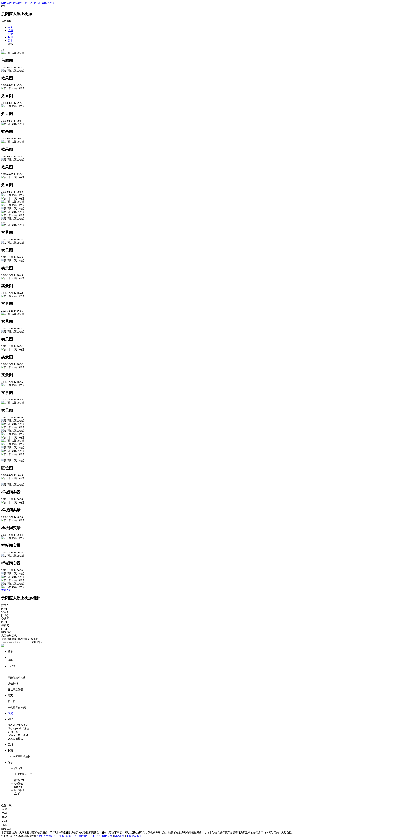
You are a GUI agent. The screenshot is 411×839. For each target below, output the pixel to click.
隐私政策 (107, 836)
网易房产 (6, 2)
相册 (10, 37)
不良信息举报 (134, 836)
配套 (10, 40)
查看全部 (6, 590)
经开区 (28, 2)
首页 (10, 27)
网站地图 (119, 836)
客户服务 (95, 836)
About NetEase (44, 836)
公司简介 (59, 836)
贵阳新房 (18, 2)
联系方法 (71, 836)
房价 (10, 33)
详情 (10, 30)
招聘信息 (83, 836)
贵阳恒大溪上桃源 (44, 2)
